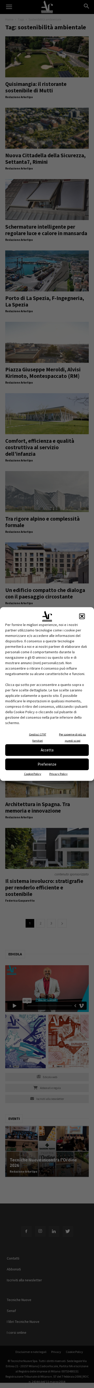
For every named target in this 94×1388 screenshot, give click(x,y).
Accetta (47, 749)
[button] (82, 616)
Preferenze (47, 764)
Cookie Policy (32, 773)
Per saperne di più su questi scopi (72, 737)
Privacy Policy (58, 773)
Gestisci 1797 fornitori (37, 737)
